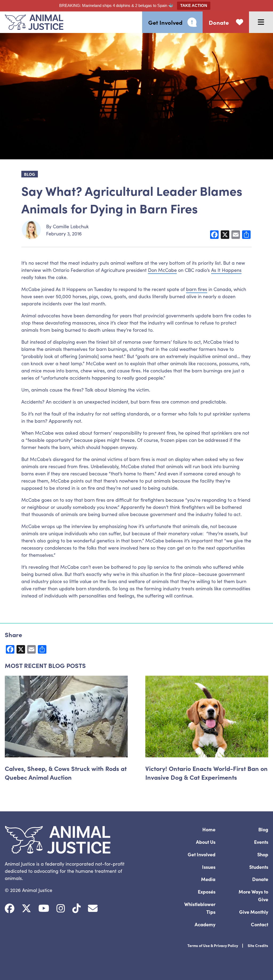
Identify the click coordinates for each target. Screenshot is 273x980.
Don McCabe (162, 270)
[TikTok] (76, 908)
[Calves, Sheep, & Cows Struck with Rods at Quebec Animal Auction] (66, 716)
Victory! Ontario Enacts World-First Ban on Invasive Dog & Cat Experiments (206, 772)
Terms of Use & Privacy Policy (212, 945)
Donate (260, 879)
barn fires (196, 289)
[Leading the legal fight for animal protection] (31, 22)
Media (208, 879)
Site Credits (258, 945)
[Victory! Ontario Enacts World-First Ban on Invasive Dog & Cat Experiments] (206, 716)
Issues (208, 866)
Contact (259, 924)
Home (208, 829)
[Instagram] (61, 908)
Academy (205, 924)
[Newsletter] (93, 908)
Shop (262, 854)
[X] (26, 908)
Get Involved (201, 854)
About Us (205, 841)
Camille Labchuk (71, 226)
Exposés (206, 891)
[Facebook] (9, 908)
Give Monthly (253, 911)
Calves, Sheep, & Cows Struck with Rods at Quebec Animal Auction (66, 772)
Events (261, 841)
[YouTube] (43, 908)
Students (258, 866)
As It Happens (226, 270)
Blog (263, 829)
